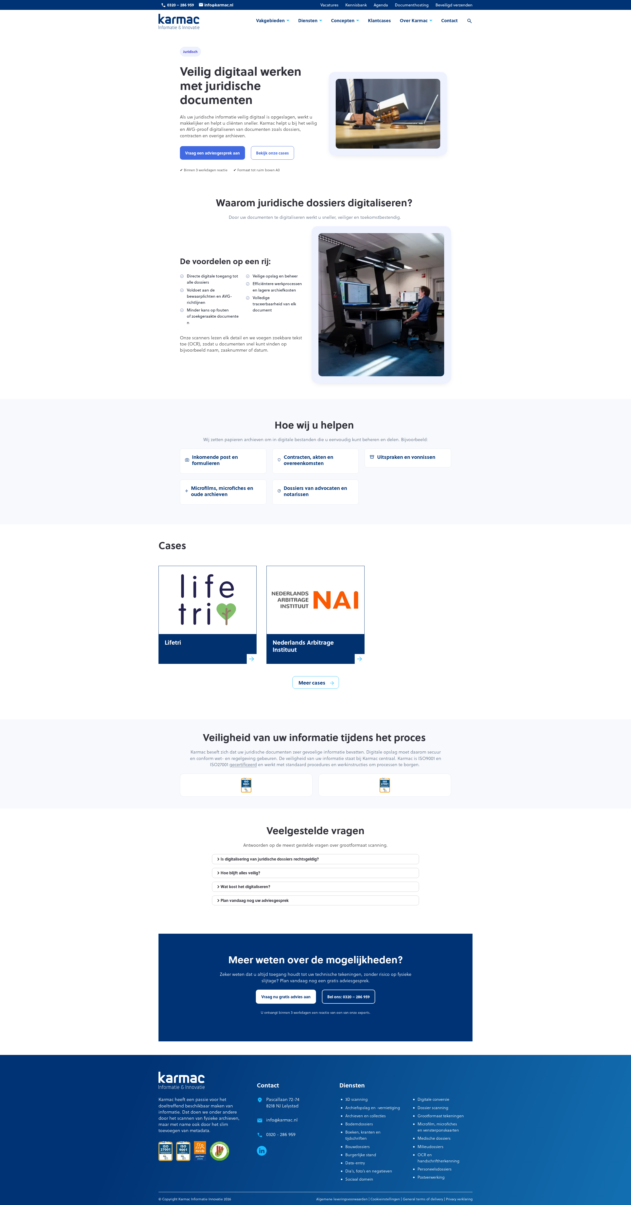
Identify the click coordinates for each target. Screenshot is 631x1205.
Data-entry (355, 1163)
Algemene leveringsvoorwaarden (342, 1199)
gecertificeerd (243, 764)
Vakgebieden (270, 20)
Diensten (307, 20)
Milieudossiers (430, 1146)
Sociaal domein (359, 1179)
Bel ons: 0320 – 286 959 (348, 996)
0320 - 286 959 (281, 1134)
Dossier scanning (433, 1107)
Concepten (342, 20)
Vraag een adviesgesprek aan (212, 153)
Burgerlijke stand (360, 1154)
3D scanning (356, 1099)
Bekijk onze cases (272, 153)
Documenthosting (412, 5)
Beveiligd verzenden (454, 5)
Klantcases (379, 20)
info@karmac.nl (218, 5)
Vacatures (329, 5)
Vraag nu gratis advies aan (286, 996)
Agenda (381, 5)
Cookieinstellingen (385, 1199)
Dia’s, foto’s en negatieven (368, 1171)
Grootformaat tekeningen (441, 1116)
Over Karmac (414, 20)
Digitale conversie (433, 1099)
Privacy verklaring (459, 1199)
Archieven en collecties (365, 1116)
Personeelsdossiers (435, 1169)
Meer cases (311, 682)
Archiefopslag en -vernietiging (372, 1107)
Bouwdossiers (357, 1146)
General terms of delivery (423, 1199)
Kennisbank (356, 5)
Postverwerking (431, 1177)
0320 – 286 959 (180, 5)
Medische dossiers (434, 1138)
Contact (449, 20)
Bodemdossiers (359, 1124)
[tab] (315, 859)
